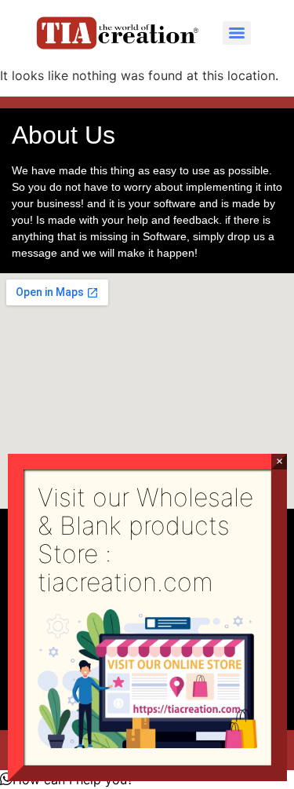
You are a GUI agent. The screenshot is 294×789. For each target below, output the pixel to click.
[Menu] (237, 33)
